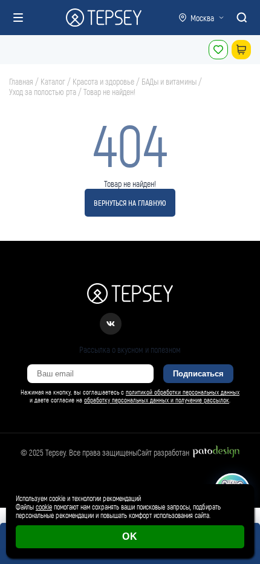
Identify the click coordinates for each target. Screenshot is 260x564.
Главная (21, 81)
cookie (44, 506)
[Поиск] (242, 17)
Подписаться (198, 373)
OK (130, 536)
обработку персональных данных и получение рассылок (156, 400)
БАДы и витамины (169, 81)
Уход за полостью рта (42, 92)
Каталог (53, 81)
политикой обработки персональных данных (182, 392)
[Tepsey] (103, 17)
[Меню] (18, 17)
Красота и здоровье (103, 81)
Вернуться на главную (130, 203)
